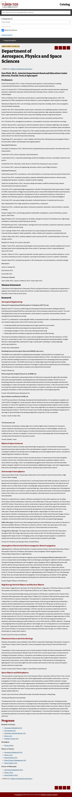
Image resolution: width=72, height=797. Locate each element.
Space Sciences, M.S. (10, 757)
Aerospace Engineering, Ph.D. (13, 770)
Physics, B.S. (8, 736)
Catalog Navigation (9, 40)
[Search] (69, 26)
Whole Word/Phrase (10, 30)
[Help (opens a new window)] (68, 48)
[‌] (9, 7)
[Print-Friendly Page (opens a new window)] (64, 48)
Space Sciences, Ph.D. (11, 775)
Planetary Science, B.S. (11, 738)
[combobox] (36, 12)
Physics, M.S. (8, 755)
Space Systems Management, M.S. (15, 760)
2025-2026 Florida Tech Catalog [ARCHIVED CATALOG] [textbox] (17, 12)
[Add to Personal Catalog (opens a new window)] (56, 48)
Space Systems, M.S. (10, 763)
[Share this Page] (60, 48)
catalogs (18, 794)
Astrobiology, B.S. (10, 730)
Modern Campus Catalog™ (49, 794)
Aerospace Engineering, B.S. (13, 728)
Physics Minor (9, 745)
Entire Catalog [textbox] (6, 22)
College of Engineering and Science (21, 69)
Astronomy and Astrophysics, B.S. (15, 733)
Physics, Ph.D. (8, 772)
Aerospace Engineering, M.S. (13, 752)
